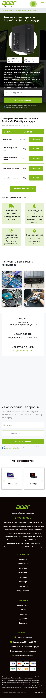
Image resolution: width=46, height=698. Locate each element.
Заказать (36, 139)
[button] (4, 480)
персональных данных (21, 107)
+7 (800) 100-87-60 (23, 350)
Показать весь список (23, 189)
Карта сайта (39, 692)
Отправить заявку (23, 100)
